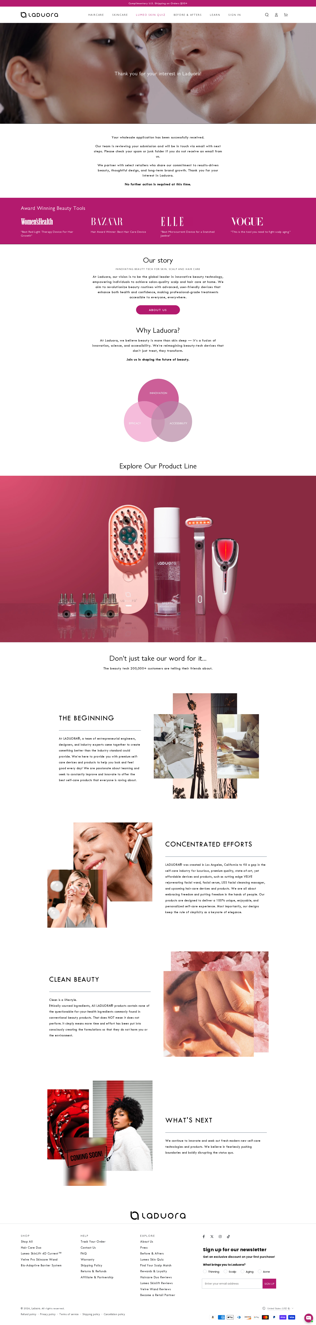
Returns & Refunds (94, 1271)
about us (158, 310)
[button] (267, 15)
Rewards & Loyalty (153, 1271)
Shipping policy (91, 1314)
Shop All (27, 1241)
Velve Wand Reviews (155, 1289)
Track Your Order (93, 1241)
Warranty (88, 1259)
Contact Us (88, 1247)
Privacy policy (47, 1314)
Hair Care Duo (31, 1247)
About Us (146, 1241)
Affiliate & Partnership (97, 1277)
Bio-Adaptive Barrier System (41, 1265)
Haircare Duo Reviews (156, 1277)
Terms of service (69, 1314)
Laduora (35, 1308)
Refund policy (28, 1314)
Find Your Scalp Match (156, 1265)
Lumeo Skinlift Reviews (156, 1283)
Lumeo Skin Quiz (152, 1259)
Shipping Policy (91, 1265)
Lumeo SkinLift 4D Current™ (41, 1253)
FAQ (84, 1253)
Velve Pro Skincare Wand (39, 1259)
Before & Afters (152, 1253)
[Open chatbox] (308, 1318)
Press (144, 1247)
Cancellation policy (114, 1314)
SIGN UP (269, 1283)
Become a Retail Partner (157, 1295)
